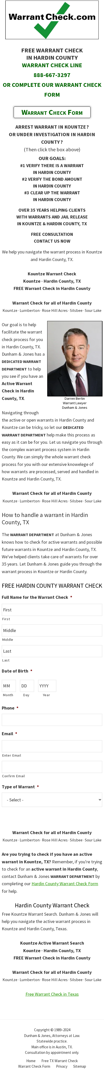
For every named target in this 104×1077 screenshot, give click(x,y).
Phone (10, 708)
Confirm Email (13, 776)
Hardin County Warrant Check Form (65, 883)
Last (6, 660)
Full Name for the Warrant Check (37, 597)
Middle (7, 639)
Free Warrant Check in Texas (52, 994)
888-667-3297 (52, 75)
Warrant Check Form (52, 112)
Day (26, 695)
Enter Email (11, 755)
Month (8, 695)
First (6, 619)
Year (46, 695)
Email (9, 733)
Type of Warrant (20, 787)
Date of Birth (17, 671)
